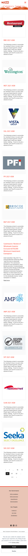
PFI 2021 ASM (9, 176)
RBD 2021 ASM (9, 40)
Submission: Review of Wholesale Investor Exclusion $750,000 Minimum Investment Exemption (12, 249)
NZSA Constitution (14, 494)
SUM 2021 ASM (9, 403)
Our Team (14, 513)
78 (18, 470)
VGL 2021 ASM (9, 131)
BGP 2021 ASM (9, 222)
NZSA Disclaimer (14, 501)
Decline (14, 551)
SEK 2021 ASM (9, 448)
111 (12, 477)
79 (22, 470)
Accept (14, 546)
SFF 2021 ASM (9, 357)
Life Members (14, 515)
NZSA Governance (14, 496)
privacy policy (15, 542)
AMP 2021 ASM (9, 312)
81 (12, 473)
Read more (7, 280)
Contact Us (14, 510)
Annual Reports (14, 499)
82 (17, 473)
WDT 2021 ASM (9, 86)
